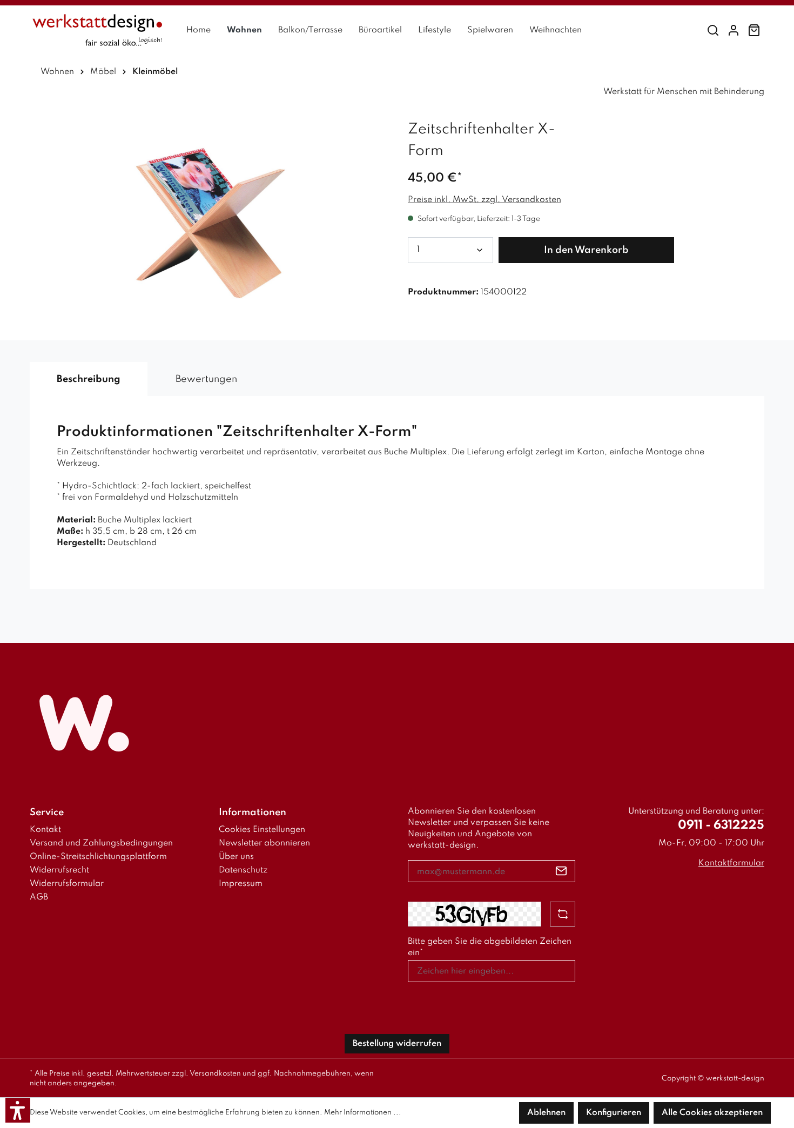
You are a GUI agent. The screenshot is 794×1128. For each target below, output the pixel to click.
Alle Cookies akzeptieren (712, 1113)
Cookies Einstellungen (262, 829)
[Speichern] (561, 871)
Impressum (241, 883)
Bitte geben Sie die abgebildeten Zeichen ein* (489, 947)
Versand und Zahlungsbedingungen (101, 843)
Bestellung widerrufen (397, 1043)
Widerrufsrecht (59, 870)
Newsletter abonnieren (264, 843)
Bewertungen (206, 379)
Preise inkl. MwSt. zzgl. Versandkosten (484, 200)
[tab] (88, 379)
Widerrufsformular (67, 883)
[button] (17, 1110)
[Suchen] (713, 30)
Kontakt (45, 829)
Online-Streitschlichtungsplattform (98, 856)
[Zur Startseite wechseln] (97, 30)
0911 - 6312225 (721, 825)
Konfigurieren (613, 1113)
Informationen (252, 812)
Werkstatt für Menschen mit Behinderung (683, 92)
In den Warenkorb (586, 250)
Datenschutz (243, 870)
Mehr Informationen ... (362, 1112)
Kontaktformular (731, 863)
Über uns (236, 856)
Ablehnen (546, 1113)
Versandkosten (215, 1073)
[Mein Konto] (733, 30)
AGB (39, 897)
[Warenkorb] (754, 30)
